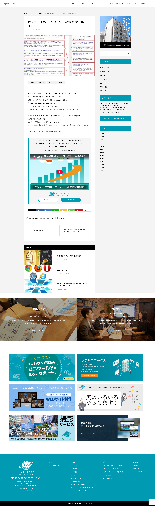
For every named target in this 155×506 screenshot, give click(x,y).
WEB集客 (102, 72)
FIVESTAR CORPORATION (38, 218)
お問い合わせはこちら (38, 330)
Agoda (117, 108)
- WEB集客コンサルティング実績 (112, 466)
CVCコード (108, 105)
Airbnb (116, 103)
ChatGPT (102, 110)
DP (118, 110)
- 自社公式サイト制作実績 (110, 469)
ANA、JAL (109, 110)
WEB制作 (38, 29)
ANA (101, 103)
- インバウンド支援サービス (78, 491)
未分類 (102, 87)
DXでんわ (111, 108)
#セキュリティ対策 (124, 103)
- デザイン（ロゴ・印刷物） (78, 484)
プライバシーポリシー (139, 471)
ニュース (102, 79)
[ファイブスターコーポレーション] (9, 3)
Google (61, 218)
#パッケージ (106, 112)
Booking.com (103, 108)
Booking (122, 108)
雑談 (101, 91)
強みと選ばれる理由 (98, 4)
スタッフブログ (107, 479)
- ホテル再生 (74, 475)
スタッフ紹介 (120, 4)
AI (112, 103)
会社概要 (135, 462)
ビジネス (102, 83)
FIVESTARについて (83, 4)
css (115, 110)
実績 (134, 4)
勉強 (64, 218)
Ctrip (112, 112)
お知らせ (102, 75)
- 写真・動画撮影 (75, 481)
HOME (72, 4)
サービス (110, 4)
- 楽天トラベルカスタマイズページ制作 (82, 488)
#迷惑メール (107, 103)
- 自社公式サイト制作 (77, 478)
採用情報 (142, 4)
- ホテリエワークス (76, 466)
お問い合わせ (49, 200)
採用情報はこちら (116, 330)
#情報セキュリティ (117, 105)
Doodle (102, 105)
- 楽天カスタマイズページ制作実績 (113, 472)
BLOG (129, 4)
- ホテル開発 (74, 472)
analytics (117, 112)
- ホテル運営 (74, 469)
